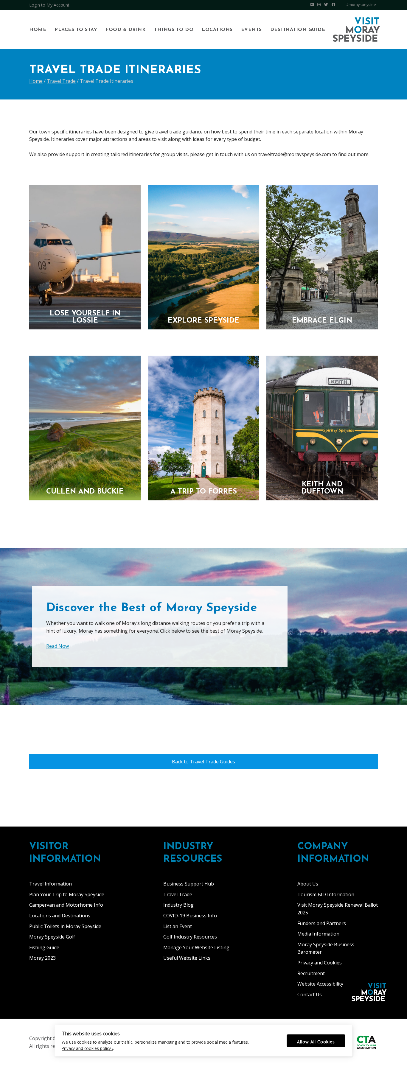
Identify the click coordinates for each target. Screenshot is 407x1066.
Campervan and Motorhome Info (66, 905)
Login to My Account (49, 5)
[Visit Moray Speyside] (356, 29)
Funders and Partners (321, 923)
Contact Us (309, 994)
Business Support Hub (188, 883)
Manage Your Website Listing (196, 947)
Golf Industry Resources (190, 936)
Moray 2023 (42, 958)
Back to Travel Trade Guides (203, 761)
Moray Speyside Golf (52, 936)
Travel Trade (177, 894)
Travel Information (50, 883)
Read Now (57, 646)
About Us (307, 883)
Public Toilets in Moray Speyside (65, 926)
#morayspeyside (361, 4)
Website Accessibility (320, 984)
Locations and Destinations (59, 915)
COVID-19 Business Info (190, 915)
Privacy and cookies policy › (87, 1048)
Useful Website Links (186, 958)
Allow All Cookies (316, 1042)
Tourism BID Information (325, 894)
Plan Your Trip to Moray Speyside (66, 894)
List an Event (177, 926)
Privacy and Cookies (319, 962)
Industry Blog (178, 905)
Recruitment (311, 973)
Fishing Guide (44, 947)
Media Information (318, 933)
